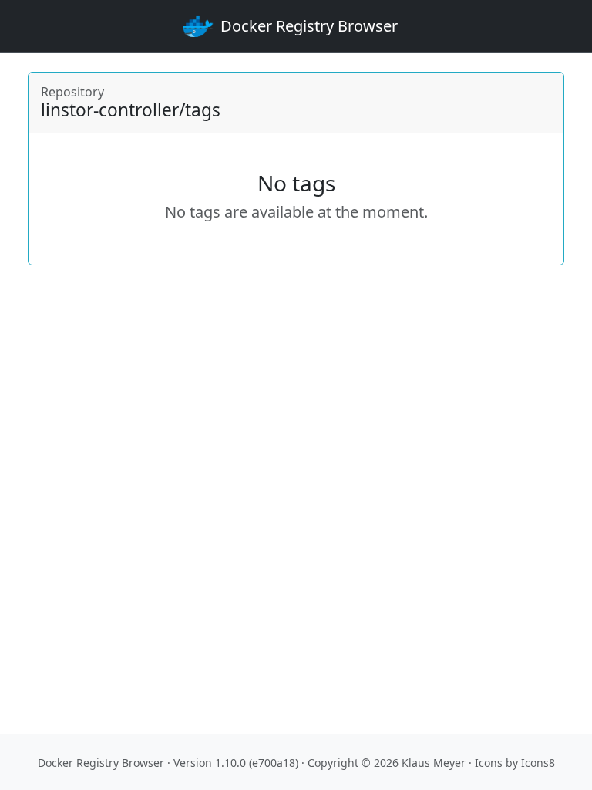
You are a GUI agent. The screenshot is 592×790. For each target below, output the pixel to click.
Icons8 (538, 762)
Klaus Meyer (434, 762)
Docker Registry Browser (101, 762)
